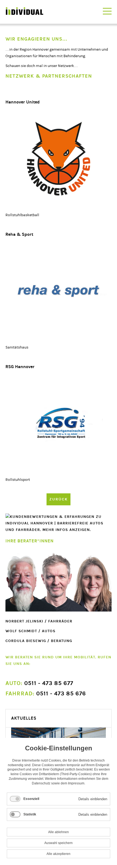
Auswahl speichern (58, 843)
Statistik (29, 814)
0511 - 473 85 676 (45, 693)
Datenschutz (41, 783)
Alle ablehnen (58, 832)
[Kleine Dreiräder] (58, 423)
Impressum (76, 783)
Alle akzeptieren (58, 854)
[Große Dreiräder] (58, 159)
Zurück (58, 499)
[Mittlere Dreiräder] (58, 291)
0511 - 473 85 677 (39, 683)
